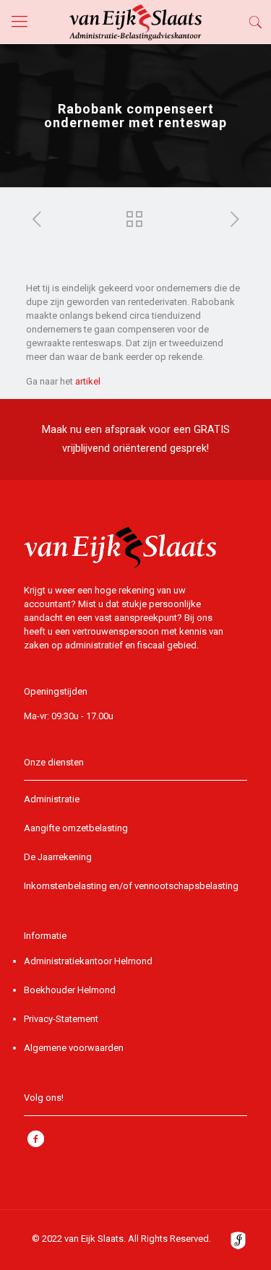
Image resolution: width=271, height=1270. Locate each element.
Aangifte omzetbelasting (76, 828)
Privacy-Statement (61, 1018)
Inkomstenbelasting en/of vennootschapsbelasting (131, 885)
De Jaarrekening (58, 856)
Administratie (51, 799)
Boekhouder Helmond (70, 989)
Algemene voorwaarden (74, 1047)
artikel (87, 381)
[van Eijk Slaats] (135, 22)
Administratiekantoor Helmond (88, 961)
